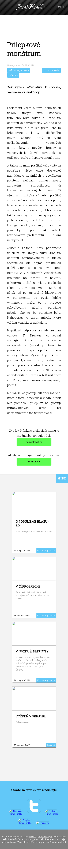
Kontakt (32, 836)
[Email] (43, 823)
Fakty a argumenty (19, 70)
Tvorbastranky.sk (58, 842)
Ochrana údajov (45, 836)
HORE (62, 478)
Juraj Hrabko (30, 7)
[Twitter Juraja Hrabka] (34, 813)
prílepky (13, 75)
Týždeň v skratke (31, 716)
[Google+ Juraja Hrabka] (25, 823)
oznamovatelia (51, 70)
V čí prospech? (28, 586)
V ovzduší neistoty (32, 651)
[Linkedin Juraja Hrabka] (52, 813)
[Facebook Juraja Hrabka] (16, 813)
